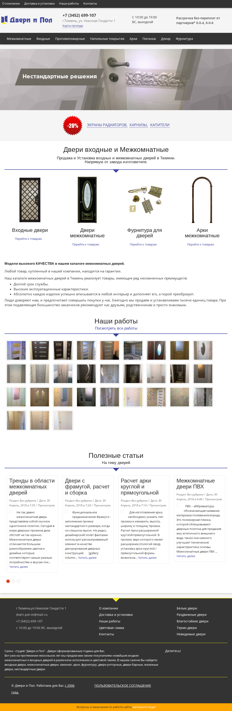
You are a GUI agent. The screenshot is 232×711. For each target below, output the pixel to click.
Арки (133, 38)
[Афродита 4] (133, 350)
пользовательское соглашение (122, 685)
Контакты (90, 3)
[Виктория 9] (39, 374)
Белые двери (187, 608)
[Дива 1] (63, 397)
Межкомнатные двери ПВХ (195, 484)
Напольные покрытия (107, 38)
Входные (43, 38)
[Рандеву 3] (86, 397)
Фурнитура (184, 38)
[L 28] (16, 350)
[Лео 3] (179, 374)
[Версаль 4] (156, 350)
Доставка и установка (39, 3)
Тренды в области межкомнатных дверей (32, 487)
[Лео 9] (109, 374)
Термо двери (187, 628)
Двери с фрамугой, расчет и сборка (87, 487)
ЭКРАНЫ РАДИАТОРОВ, (107, 124)
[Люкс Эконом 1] (109, 397)
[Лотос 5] (86, 374)
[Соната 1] (39, 420)
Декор (166, 38)
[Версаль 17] (203, 350)
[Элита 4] (63, 420)
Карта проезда (73, 26)
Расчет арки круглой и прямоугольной (140, 487)
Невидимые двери (191, 634)
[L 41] (39, 350)
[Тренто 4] (16, 420)
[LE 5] (109, 350)
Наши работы (69, 3)
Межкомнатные (19, 38)
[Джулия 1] (39, 397)
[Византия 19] (16, 374)
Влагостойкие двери (192, 621)
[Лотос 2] (63, 374)
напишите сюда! (144, 707)
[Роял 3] (203, 397)
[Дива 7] (203, 374)
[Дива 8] (156, 374)
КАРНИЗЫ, (139, 124)
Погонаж (149, 38)
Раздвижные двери (192, 614)
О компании (11, 3)
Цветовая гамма (111, 628)
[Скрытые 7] (179, 397)
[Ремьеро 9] (156, 397)
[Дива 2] (16, 397)
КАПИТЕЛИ (159, 124)
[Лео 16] (133, 374)
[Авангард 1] (86, 350)
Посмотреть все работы (116, 328)
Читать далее (19, 567)
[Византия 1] (179, 350)
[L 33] (63, 350)
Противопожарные (70, 38)
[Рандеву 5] (133, 397)
